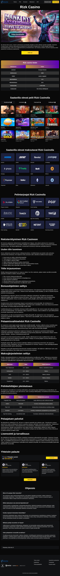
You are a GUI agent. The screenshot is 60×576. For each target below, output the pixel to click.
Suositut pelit (7, 102)
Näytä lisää (30, 479)
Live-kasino (21, 102)
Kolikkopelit (51, 102)
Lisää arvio (52, 457)
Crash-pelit (36, 102)
